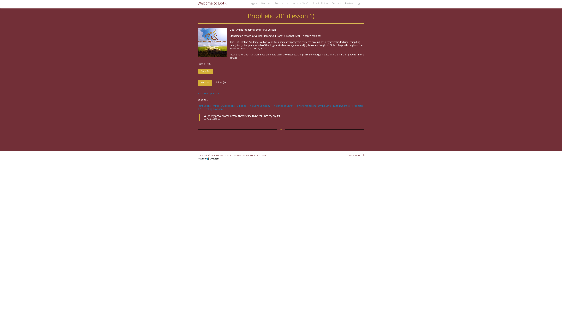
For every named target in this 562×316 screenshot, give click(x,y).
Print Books (204, 105)
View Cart (205, 82)
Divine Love (324, 105)
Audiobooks (228, 105)
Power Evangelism (306, 105)
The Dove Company (259, 105)
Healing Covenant (213, 109)
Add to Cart (205, 71)
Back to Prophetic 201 (210, 93)
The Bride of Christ (282, 105)
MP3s (216, 105)
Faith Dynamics (341, 105)
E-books (241, 105)
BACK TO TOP (355, 155)
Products (281, 3)
